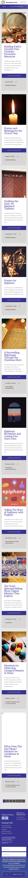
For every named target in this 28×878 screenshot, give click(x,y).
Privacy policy (18, 874)
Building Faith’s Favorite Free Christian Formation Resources (12, 51)
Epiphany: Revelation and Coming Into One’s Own (12, 435)
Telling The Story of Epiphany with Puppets (13, 512)
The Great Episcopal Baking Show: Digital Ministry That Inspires (13, 591)
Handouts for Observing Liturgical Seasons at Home (14, 669)
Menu (24, 2)
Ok (6, 874)
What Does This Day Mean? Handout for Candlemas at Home (13, 751)
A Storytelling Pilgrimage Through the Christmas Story (13, 356)
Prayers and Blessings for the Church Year (13, 131)
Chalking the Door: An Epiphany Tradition (11, 205)
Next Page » (20, 801)
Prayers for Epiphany (10, 281)
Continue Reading (16, 76)
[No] (26, 868)
